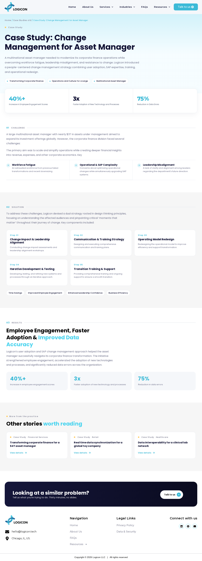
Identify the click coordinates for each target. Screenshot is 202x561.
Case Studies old (22, 20)
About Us (87, 6)
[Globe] (188, 526)
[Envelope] (194, 526)
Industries (126, 6)
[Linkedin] (181, 526)
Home (72, 6)
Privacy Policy (125, 525)
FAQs (144, 6)
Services (105, 6)
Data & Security (126, 531)
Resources (160, 6)
